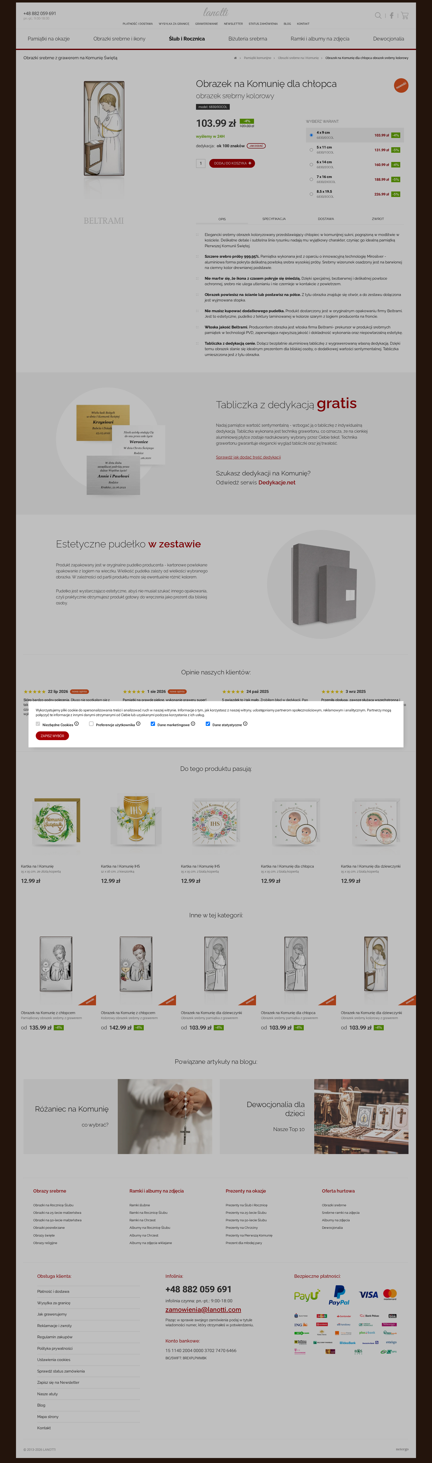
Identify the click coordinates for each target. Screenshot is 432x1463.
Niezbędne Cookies (60, 725)
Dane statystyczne (230, 725)
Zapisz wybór (52, 736)
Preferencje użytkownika (118, 725)
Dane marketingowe (177, 725)
